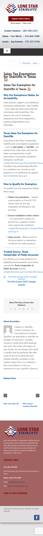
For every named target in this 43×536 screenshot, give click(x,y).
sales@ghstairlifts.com (16, 482)
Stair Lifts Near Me (11, 403)
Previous (27, 63)
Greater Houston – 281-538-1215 (21, 30)
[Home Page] (21, 8)
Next (35, 63)
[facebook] (36, 517)
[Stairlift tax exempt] (21, 276)
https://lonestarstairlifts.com (18, 486)
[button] (5, 395)
